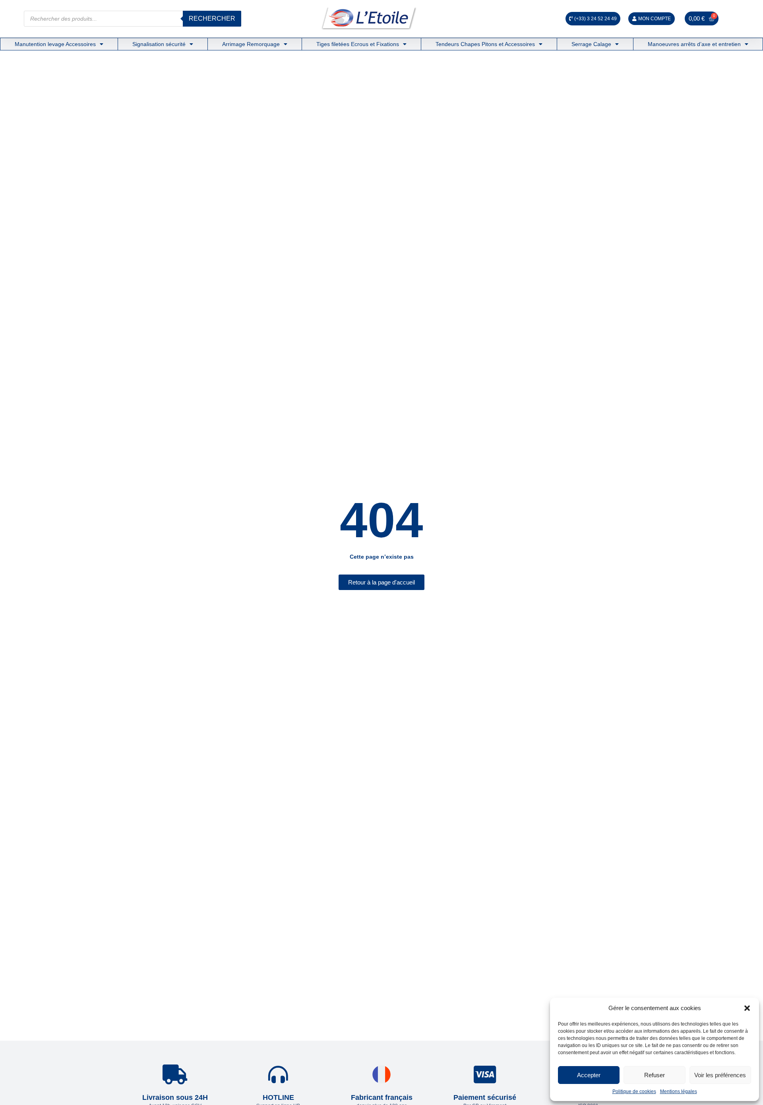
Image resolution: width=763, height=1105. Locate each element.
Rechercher (212, 18)
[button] (747, 1008)
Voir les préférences (720, 1075)
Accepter (588, 1075)
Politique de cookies (634, 1091)
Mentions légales (678, 1091)
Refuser (654, 1075)
